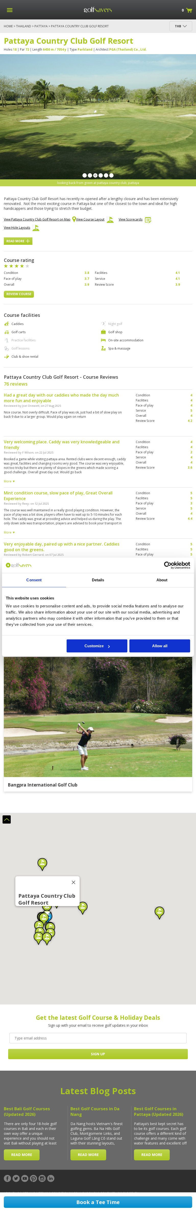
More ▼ (9, 481)
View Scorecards (130, 219)
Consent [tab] (34, 580)
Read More (15, 241)
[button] (159, 913)
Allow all (159, 646)
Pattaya (41, 26)
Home (8, 26)
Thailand (23, 26)
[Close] (73, 882)
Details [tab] (98, 580)
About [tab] (162, 580)
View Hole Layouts (17, 227)
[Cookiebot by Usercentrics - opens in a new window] (167, 565)
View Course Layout (90, 219)
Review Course (18, 294)
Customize (94, 646)
